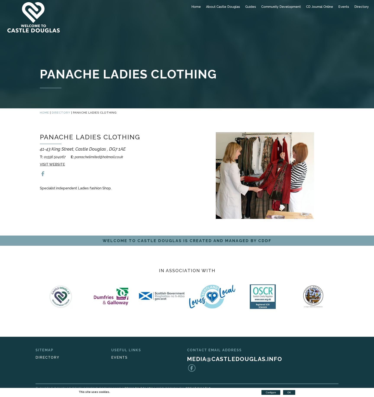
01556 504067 (53, 157)
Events (343, 7)
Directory (361, 7)
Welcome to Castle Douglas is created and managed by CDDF (187, 240)
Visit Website (52, 164)
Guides (250, 7)
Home (196, 7)
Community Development (281, 7)
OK (289, 392)
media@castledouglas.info (234, 359)
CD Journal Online (319, 7)
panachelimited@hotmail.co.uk (97, 157)
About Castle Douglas (223, 7)
